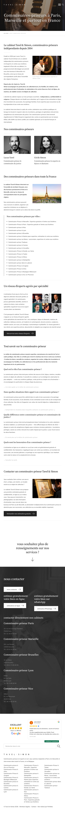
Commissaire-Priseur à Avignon (18, 266)
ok (58, 746)
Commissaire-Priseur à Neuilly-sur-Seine (21, 251)
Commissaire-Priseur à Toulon (17, 254)
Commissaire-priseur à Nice (17, 227)
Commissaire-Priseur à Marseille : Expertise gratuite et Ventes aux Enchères (32, 221)
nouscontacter (54, 529)
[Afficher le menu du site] (59, 5)
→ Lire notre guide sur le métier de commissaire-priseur (21, 387)
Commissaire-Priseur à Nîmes (17, 257)
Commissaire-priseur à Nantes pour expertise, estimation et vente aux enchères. (33, 236)
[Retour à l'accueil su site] (14, 4)
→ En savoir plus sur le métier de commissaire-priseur (20, 437)
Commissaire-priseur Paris (19, 623)
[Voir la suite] (32, 559)
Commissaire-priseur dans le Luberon (20, 263)
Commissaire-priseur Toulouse (17, 242)
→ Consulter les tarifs (10, 460)
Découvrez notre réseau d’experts (18, 333)
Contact (33, 806)
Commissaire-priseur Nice (18, 688)
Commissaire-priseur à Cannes (18, 245)
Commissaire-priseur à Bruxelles (18, 233)
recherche (63, 5)
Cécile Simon (40, 157)
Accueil (6, 33)
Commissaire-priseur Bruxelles (21, 654)
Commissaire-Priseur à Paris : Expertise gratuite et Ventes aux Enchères (31, 224)
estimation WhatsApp (32, 529)
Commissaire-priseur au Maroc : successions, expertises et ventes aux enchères (33, 239)
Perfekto (50, 806)
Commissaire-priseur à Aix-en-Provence (21, 275)
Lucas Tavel (9, 157)
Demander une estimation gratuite (19, 514)
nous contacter (12, 589)
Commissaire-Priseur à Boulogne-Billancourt (22, 272)
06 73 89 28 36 (11, 683)
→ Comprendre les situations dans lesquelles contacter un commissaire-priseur (28, 410)
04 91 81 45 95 (11, 649)
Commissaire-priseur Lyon (19, 670)
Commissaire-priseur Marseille (21, 639)
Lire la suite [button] (33, 736)
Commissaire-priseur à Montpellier (19, 260)
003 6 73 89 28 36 (12, 665)
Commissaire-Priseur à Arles (17, 269)
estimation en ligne (11, 529)
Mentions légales (24, 806)
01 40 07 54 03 (11, 633)
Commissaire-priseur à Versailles (18, 248)
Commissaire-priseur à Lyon (17, 230)
